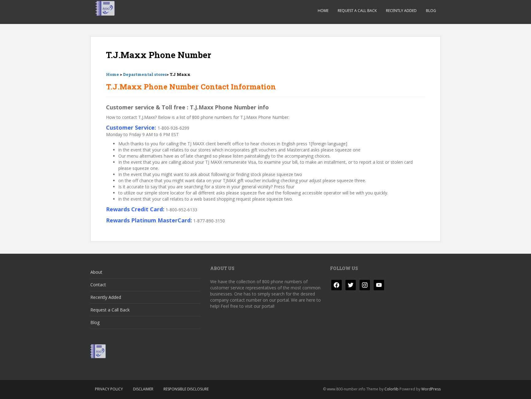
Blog (431, 10)
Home (323, 10)
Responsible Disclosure (186, 389)
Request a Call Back (357, 10)
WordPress (431, 389)
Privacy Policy (109, 389)
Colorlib (391, 389)
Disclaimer (143, 389)
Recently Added (401, 10)
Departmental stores (145, 74)
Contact (98, 285)
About (96, 272)
